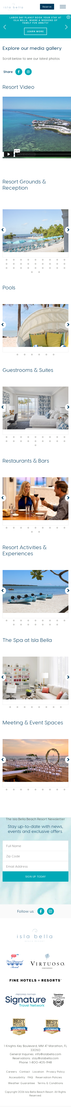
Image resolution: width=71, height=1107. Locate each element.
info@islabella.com (48, 1054)
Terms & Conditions (50, 1083)
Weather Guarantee (21, 1083)
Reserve (47, 6)
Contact (24, 1071)
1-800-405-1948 (40, 1062)
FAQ (30, 1077)
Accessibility (17, 1077)
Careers (11, 1071)
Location (38, 1071)
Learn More (35, 31)
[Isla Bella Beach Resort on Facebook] (18, 71)
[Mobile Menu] (63, 6)
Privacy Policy (56, 1071)
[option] (35, 26)
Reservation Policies (49, 1077)
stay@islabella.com (45, 1058)
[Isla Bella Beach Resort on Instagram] (28, 71)
